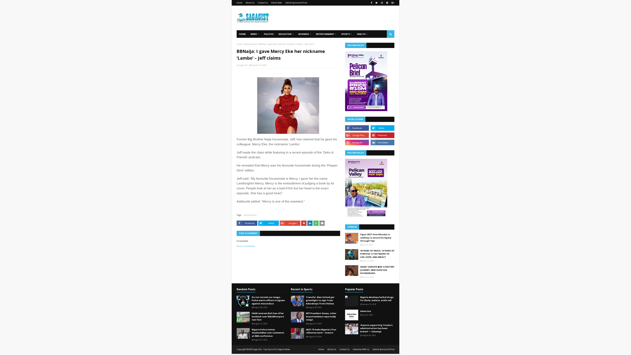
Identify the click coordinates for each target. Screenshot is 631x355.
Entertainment (250, 44)
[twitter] (376, 3)
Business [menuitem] (303, 34)
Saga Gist (243, 65)
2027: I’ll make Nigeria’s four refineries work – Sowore (321, 331)
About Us (250, 2)
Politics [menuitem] (269, 34)
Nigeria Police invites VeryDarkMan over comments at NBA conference (268, 332)
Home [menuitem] (242, 34)
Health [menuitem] (361, 34)
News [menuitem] (254, 34)
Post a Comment (246, 246)
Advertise (365, 311)
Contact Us (263, 2)
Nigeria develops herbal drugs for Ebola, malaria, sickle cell (377, 299)
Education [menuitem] (285, 34)
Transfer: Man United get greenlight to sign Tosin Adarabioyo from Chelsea (320, 300)
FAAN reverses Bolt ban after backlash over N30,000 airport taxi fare (268, 316)
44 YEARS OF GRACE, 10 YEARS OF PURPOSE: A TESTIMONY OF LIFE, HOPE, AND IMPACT (377, 254)
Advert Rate (276, 2)
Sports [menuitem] (345, 34)
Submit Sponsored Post (296, 2)
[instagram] (382, 3)
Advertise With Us (361, 349)
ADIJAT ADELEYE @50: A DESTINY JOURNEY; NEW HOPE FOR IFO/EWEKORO (377, 270)
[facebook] (371, 3)
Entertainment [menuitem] (325, 34)
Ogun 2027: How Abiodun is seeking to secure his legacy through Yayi (375, 237)
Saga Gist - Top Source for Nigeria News (271, 349)
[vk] (382, 142)
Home (239, 2)
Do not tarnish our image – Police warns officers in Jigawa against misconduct (268, 300)
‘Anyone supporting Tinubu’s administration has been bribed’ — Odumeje (376, 328)
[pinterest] (387, 3)
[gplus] (392, 3)
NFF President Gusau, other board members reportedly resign (321, 316)
